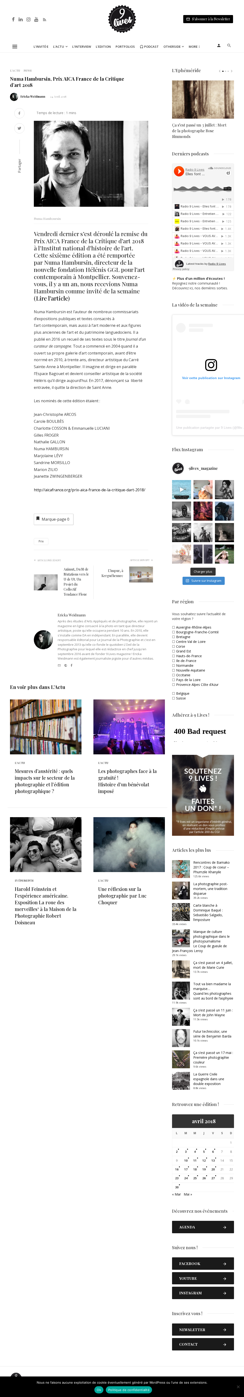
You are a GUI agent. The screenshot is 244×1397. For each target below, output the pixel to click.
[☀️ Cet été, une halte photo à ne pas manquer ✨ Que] (224, 489)
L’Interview (81, 46)
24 (186, 1178)
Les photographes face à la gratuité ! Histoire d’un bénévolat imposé (127, 781)
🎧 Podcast (149, 46)
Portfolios (125, 46)
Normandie (184, 665)
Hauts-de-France (189, 656)
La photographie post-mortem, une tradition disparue (210, 889)
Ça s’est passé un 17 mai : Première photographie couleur (213, 1057)
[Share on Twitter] (19, 128)
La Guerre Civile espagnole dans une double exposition (208, 1079)
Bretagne (183, 637)
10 (186, 1161)
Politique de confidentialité (129, 1390)
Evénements (24, 880)
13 (213, 1161)
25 (195, 1178)
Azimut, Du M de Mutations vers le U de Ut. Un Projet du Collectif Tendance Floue (76, 582)
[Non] (238, 1386)
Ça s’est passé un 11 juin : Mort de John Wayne (213, 1012)
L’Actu (58, 46)
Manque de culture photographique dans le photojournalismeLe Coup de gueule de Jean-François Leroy (201, 941)
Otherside (172, 46)
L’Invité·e (41, 46)
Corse (180, 646)
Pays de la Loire (188, 679)
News (28, 70)
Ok (99, 1390)
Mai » (188, 1194)
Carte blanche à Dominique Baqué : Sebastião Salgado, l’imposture (208, 912)
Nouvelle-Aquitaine (190, 670)
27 (213, 1178)
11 (195, 1161)
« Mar (176, 1194)
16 (176, 1169)
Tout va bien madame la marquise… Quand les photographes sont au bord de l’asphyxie (213, 991)
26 (204, 1178)
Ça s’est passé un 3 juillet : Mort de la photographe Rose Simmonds (199, 130)
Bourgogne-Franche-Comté (197, 632)
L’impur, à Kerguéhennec (112, 573)
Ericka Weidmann (32, 96)
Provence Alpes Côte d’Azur (197, 684)
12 (204, 1161)
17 (186, 1169)
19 (204, 1169)
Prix (41, 541)
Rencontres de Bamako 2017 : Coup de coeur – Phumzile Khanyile (211, 867)
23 (176, 1178)
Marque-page (55, 519)
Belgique (182, 693)
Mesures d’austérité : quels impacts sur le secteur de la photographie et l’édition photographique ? (45, 781)
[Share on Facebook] (19, 113)
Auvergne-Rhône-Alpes (193, 627)
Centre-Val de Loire (191, 641)
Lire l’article (52, 298)
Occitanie (183, 675)
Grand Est (183, 651)
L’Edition (103, 46)
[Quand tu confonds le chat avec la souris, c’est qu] (203, 489)
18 (195, 1169)
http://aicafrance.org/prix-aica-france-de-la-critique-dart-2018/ (89, 489)
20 (213, 1169)
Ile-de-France (186, 660)
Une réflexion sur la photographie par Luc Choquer (122, 895)
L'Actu (15, 70)
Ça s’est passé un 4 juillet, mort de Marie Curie (213, 965)
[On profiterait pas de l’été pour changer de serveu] (181, 489)
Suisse (181, 698)
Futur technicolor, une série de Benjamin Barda (212, 1033)
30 (176, 1187)
